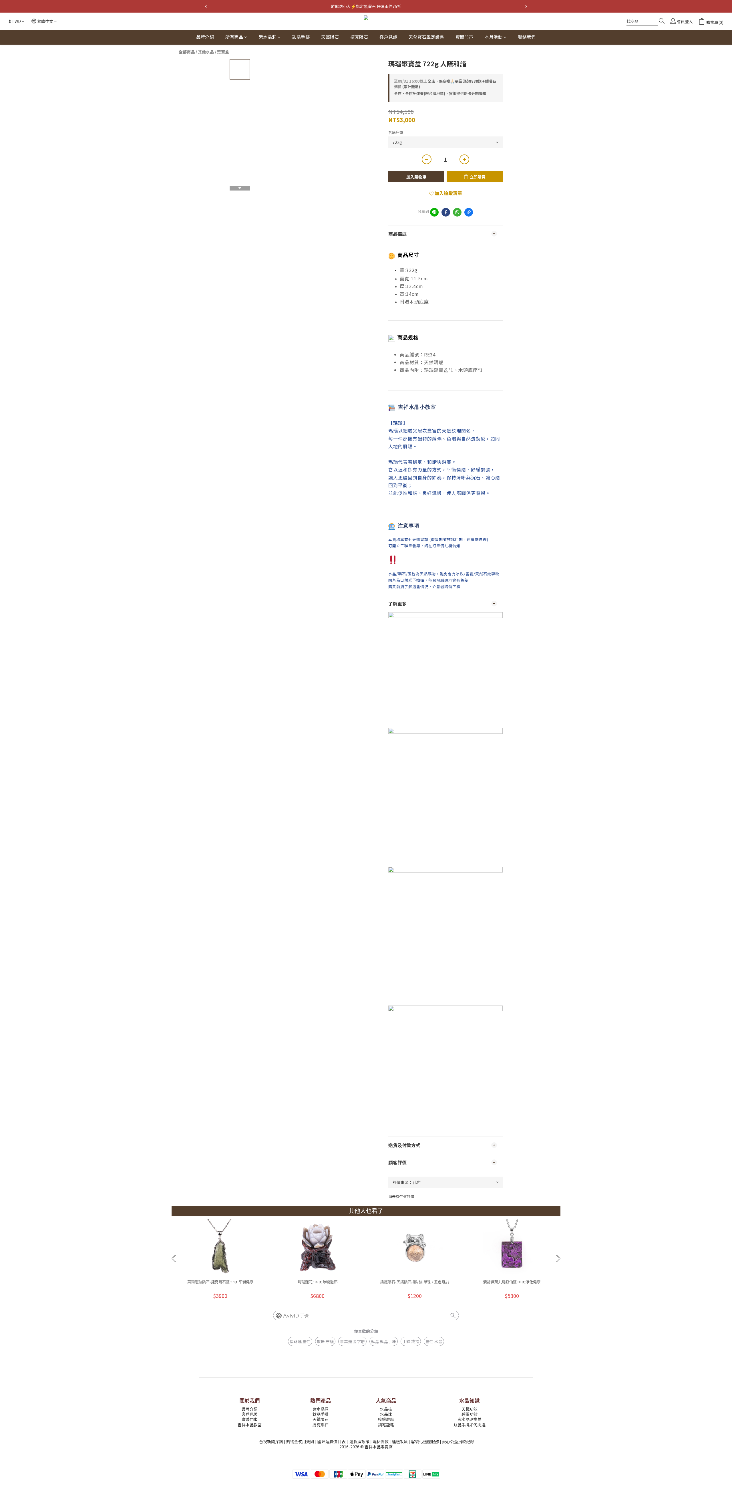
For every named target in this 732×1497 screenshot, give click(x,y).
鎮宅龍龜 (386, 1424)
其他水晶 (206, 52)
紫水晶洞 (268, 37)
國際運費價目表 (331, 1441)
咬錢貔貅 (386, 1419)
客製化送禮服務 (425, 1441)
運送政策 (400, 1441)
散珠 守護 (325, 1341)
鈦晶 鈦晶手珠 (383, 1341)
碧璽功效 (470, 1414)
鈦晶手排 (301, 37)
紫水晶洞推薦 (470, 1419)
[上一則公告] (205, 6)
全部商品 (187, 52)
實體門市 (464, 37)
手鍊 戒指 (410, 1341)
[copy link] (468, 212)
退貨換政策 (359, 1441)
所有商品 (234, 37)
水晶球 (386, 1414)
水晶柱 (386, 1409)
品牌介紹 (205, 37)
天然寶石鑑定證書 (426, 37)
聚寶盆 (223, 52)
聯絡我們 (527, 37)
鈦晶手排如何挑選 (469, 1424)
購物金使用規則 (300, 1441)
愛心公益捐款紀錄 (458, 1441)
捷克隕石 (359, 37)
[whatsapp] (457, 212)
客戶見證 (388, 37)
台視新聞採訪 (271, 1441)
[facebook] (445, 212)
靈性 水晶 (433, 1341)
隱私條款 (381, 1441)
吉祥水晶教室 (250, 1424)
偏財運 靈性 (300, 1341)
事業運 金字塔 (352, 1341)
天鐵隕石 (330, 37)
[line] (434, 212)
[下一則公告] (526, 6)
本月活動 (493, 37)
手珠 (304, 1315)
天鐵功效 (470, 1409)
